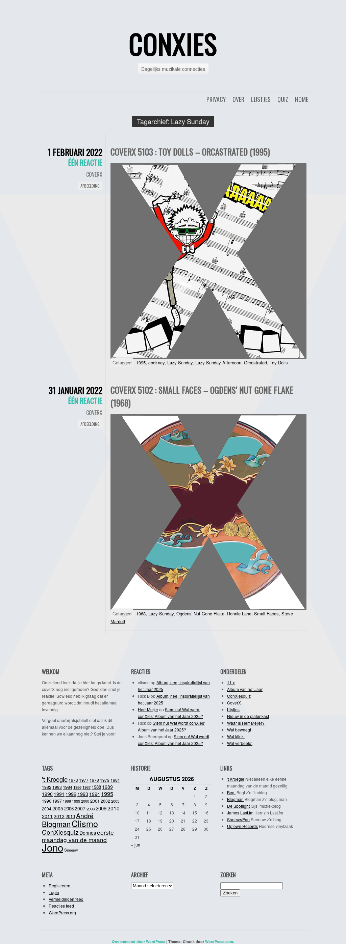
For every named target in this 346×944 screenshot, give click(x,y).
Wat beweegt (239, 729)
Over (238, 99)
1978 (94, 780)
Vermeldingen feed (66, 899)
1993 (82, 793)
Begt (231, 792)
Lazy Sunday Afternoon (218, 362)
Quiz (282, 99)
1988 (96, 787)
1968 (141, 613)
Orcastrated (255, 362)
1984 (67, 787)
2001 (95, 801)
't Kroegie (55, 779)
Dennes (87, 832)
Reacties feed (61, 906)
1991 (59, 793)
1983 (57, 787)
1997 (57, 801)
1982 (46, 787)
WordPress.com (219, 941)
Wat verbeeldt (239, 743)
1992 (71, 793)
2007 (80, 808)
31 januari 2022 (75, 390)
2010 (113, 808)
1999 (76, 801)
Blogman (56, 823)
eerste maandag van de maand (78, 836)
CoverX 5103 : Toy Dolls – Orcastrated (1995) (190, 151)
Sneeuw (71, 850)
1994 (94, 793)
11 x (231, 682)
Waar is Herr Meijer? (246, 723)
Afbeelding (90, 186)
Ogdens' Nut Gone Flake (200, 613)
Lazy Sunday (180, 362)
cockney (156, 362)
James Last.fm (240, 812)
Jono (52, 847)
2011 (47, 816)
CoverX (94, 174)
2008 (90, 808)
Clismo (85, 823)
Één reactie (85, 162)
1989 (107, 786)
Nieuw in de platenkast (248, 716)
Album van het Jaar (245, 689)
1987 (86, 787)
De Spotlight (238, 806)
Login (54, 892)
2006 (69, 808)
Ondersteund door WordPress (138, 941)
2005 (57, 808)
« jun (135, 845)
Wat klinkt (236, 736)
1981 (115, 780)
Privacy (216, 99)
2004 (46, 808)
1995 (141, 362)
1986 (77, 787)
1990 (47, 793)
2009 (101, 808)
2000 (85, 801)
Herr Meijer (148, 709)
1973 (73, 780)
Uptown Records (242, 826)
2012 (59, 816)
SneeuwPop (238, 819)
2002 (105, 801)
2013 (70, 816)
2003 (115, 801)
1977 (84, 780)
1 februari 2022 (75, 152)
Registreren (59, 885)
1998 (67, 801)
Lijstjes (261, 99)
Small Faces (266, 613)
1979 (104, 780)
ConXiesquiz (239, 696)
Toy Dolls (279, 362)
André (85, 815)
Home (301, 99)
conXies (173, 43)
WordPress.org (62, 912)
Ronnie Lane (239, 613)
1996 (46, 801)
